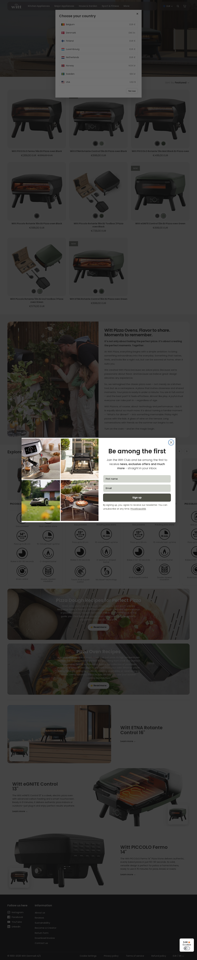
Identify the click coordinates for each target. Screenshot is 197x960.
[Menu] (192, 940)
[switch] (187, 948)
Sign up (137, 497)
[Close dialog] (171, 442)
